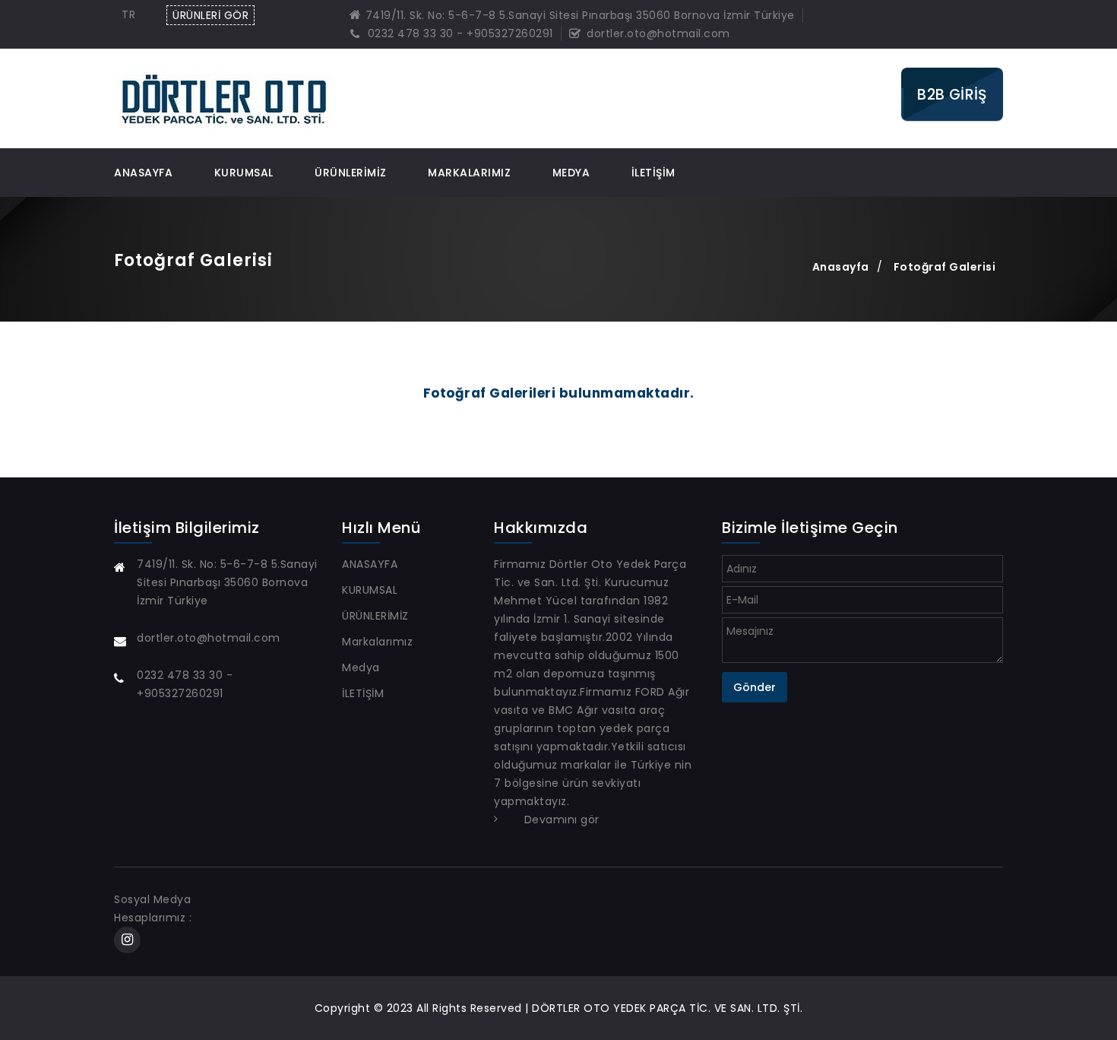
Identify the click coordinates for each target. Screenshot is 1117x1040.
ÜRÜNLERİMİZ (351, 172)
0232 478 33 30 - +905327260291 (458, 33)
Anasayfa (840, 266)
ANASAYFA (143, 172)
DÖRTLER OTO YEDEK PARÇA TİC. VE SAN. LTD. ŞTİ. (667, 1008)
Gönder (754, 687)
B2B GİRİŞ (952, 94)
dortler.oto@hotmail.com (657, 33)
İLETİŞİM (653, 172)
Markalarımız (469, 172)
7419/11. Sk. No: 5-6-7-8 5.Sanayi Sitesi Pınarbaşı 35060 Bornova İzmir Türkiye (580, 15)
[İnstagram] (127, 940)
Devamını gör (562, 819)
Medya (571, 172)
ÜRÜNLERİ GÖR (210, 15)
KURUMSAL (244, 172)
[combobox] (132, 15)
